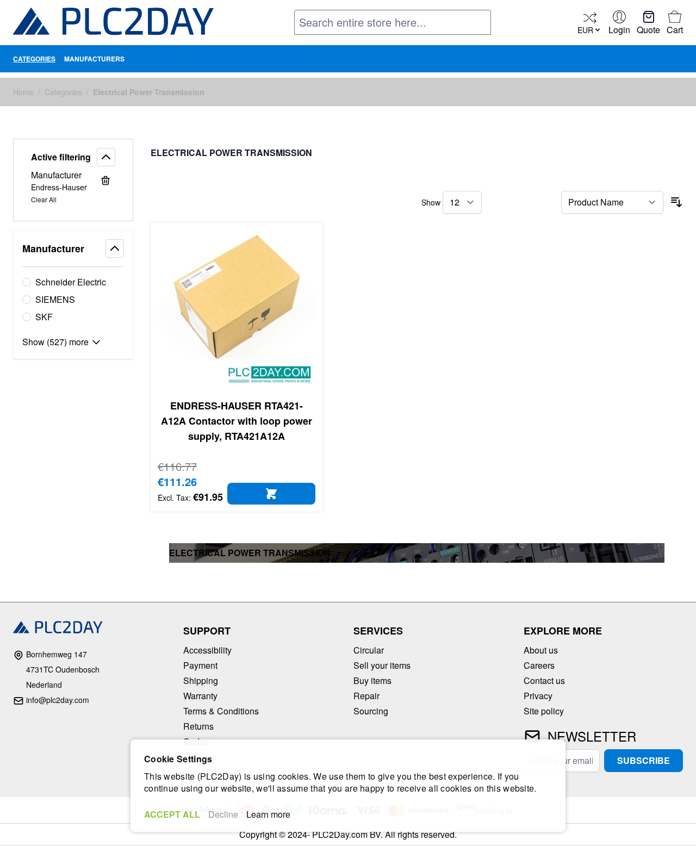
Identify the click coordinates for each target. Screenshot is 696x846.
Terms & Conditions (221, 711)
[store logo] (113, 23)
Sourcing (370, 711)
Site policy (544, 711)
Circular (368, 650)
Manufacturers (94, 59)
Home (23, 91)
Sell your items (382, 665)
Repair (366, 695)
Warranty (200, 695)
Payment (200, 665)
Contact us (544, 680)
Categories (34, 59)
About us (541, 650)
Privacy (538, 695)
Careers (539, 665)
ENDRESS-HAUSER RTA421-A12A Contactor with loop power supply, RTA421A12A (236, 421)
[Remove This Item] (105, 180)
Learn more (268, 814)
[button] (73, 157)
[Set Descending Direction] (676, 202)
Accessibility (207, 650)
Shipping (200, 680)
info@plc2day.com (57, 699)
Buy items (372, 680)
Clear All (44, 199)
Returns (198, 726)
